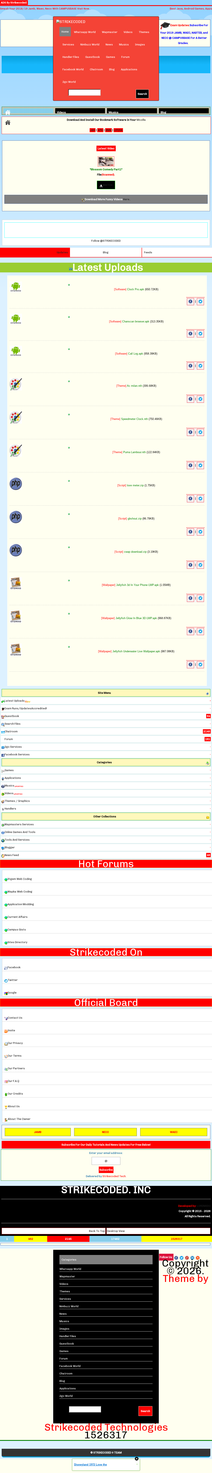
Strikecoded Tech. (114, 1176)
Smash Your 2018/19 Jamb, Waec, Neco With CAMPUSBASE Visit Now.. (45, 8)
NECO (105, 1132)
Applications (129, 69)
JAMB (37, 1132)
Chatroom (96, 69)
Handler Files (71, 57)
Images (140, 44)
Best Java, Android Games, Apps (191, 8)
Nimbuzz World (89, 44)
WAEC (174, 1132)
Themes (144, 32)
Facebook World (73, 69)
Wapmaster (109, 32)
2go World (69, 81)
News (109, 44)
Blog (112, 69)
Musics (124, 44)
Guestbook (92, 57)
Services (68, 44)
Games (110, 57)
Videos (128, 32)
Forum (125, 57)
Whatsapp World (85, 32)
